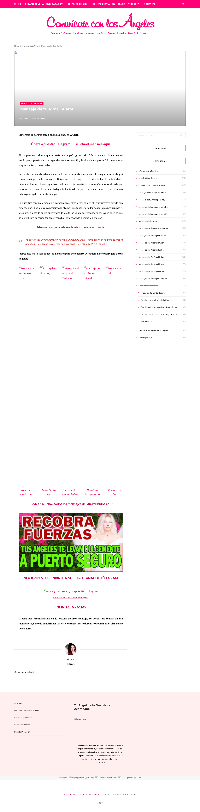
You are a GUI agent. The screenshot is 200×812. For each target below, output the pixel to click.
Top (101, 803)
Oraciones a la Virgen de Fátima (155, 300)
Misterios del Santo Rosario (153, 293)
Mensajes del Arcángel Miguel (152, 257)
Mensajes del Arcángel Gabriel (152, 242)
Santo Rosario (147, 321)
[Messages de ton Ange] (106, 777)
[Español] (63, 777)
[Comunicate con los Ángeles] (100, 26)
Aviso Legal (19, 703)
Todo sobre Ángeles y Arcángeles (153, 330)
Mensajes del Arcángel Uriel (151, 271)
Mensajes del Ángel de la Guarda (153, 228)
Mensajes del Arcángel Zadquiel (153, 278)
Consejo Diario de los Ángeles (152, 185)
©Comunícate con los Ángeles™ (81, 795)
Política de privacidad (23, 717)
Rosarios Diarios (78, 4)
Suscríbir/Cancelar (22, 732)
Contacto (150, 4)
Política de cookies (22, 724)
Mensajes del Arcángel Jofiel (151, 249)
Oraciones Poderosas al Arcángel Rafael (159, 314)
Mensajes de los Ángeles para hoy (43, 4)
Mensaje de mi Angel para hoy (152, 192)
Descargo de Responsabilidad (26, 710)
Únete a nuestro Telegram (51, 144)
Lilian (25, 119)
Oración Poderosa (128, 4)
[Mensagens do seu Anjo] (130, 777)
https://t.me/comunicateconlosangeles (70, 597)
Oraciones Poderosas (148, 285)
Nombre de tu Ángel (104, 4)
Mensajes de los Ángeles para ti (153, 214)
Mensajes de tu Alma (31, 103)
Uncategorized (145, 337)
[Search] (183, 4)
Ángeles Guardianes (148, 178)
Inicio (17, 4)
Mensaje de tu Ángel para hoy (152, 199)
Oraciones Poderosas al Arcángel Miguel (159, 307)
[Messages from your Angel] (81, 777)
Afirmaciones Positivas (149, 171)
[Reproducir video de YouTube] (74, 544)
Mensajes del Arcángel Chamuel (153, 235)
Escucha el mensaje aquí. (92, 144)
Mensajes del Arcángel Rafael (152, 264)
